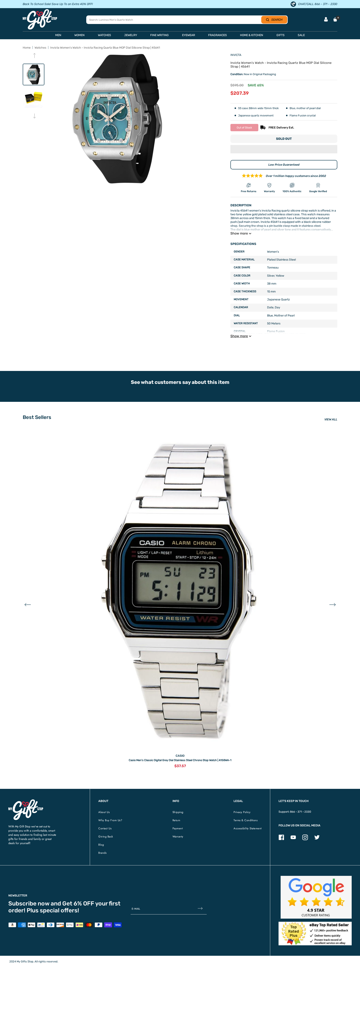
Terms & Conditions (246, 820)
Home (27, 47)
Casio (180, 756)
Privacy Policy (242, 812)
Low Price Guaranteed (284, 164)
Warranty (177, 836)
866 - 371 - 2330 (300, 811)
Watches (40, 47)
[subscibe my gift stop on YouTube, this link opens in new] (293, 839)
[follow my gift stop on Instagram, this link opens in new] (305, 839)
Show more (239, 233)
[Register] (200, 908)
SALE (301, 35)
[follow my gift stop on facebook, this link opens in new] (281, 839)
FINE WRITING (159, 35)
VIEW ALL (330, 419)
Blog (101, 845)
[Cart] (335, 19)
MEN (58, 35)
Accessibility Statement (248, 828)
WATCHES (104, 35)
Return (176, 820)
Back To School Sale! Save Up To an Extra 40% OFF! (58, 4)
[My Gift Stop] (25, 801)
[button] (283, 149)
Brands (102, 853)
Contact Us (104, 828)
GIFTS (280, 35)
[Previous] (34, 56)
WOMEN (79, 35)
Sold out (284, 139)
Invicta (235, 55)
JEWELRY (130, 35)
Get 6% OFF (78, 903)
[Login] (326, 19)
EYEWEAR (188, 35)
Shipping (177, 812)
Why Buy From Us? (110, 820)
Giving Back (105, 836)
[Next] (34, 116)
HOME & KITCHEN (251, 35)
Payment (177, 828)
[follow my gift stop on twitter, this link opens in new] (317, 839)
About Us (104, 812)
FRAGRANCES (217, 35)
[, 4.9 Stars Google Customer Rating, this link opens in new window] (316, 897)
